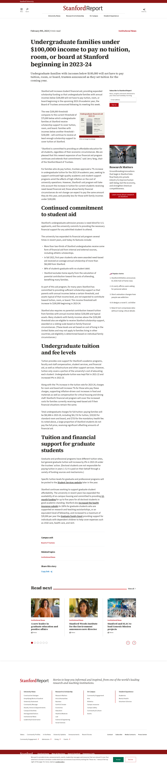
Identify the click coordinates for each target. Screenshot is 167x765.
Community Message (31, 705)
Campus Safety (92, 708)
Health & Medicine (61, 714)
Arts (88, 698)
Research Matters (61, 695)
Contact (110, 735)
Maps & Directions (58, 754)
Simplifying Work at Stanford (33, 698)
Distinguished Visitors (31, 714)
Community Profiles (33, 735)
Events (89, 714)
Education (58, 711)
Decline (130, 760)
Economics (59, 708)
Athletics (90, 701)
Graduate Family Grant (72, 516)
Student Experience (111, 16)
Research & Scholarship (75, 16)
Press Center (142, 735)
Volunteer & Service (125, 701)
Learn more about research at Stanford (123, 195)
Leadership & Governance (32, 720)
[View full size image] (92, 125)
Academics (122, 695)
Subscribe (118, 735)
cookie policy (59, 762)
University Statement (31, 701)
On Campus (94, 16)
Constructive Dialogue (31, 695)
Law (56, 717)
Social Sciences (60, 723)
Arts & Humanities (61, 698)
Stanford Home (43, 754)
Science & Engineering (62, 720)
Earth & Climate (60, 705)
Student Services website (70, 482)
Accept (118, 760)
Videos (22, 735)
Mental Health (124, 698)
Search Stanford (74, 754)
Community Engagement (95, 695)
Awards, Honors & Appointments (35, 708)
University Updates (59, 735)
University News (54, 16)
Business (58, 701)
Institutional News (127, 31)
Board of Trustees (48, 543)
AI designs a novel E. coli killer (123, 302)
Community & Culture (94, 711)
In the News (47, 735)
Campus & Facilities (30, 711)
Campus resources (93, 705)
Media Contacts (130, 735)
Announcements (74, 735)
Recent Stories (87, 735)
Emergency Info (89, 754)
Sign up (114, 105)
